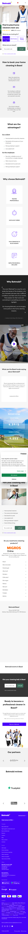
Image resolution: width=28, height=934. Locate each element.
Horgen (19, 906)
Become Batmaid (5, 831)
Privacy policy (17, 931)
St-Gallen (8, 912)
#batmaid (4, 922)
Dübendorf (15, 905)
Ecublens (20, 905)
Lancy (10, 907)
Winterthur (21, 913)
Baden (16, 902)
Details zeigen (20, 471)
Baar (13, 902)
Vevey (3, 913)
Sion (24, 911)
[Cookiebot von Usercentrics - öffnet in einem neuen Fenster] (20, 454)
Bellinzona (23, 902)
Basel (19, 902)
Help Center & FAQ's (6, 858)
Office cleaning (5, 854)
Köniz (3, 907)
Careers (3, 835)
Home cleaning (6, 38)
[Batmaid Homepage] (7, 3)
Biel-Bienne (6, 904)
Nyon (8, 910)
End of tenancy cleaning (7, 852)
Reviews (3, 833)
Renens (3, 911)
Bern (3, 904)
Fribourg (8, 906)
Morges (23, 909)
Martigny (7, 909)
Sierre (21, 911)
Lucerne (22, 907)
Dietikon (11, 905)
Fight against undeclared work (8, 828)
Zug (14, 915)
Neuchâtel (4, 910)
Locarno (18, 907)
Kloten (23, 906)
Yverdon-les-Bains (5, 915)
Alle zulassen (14, 475)
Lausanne (14, 907)
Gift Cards (4, 847)
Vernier (24, 912)
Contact (3, 841)
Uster (18, 912)
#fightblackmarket (18, 922)
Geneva (12, 906)
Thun (15, 912)
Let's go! (21, 49)
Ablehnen (14, 479)
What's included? (5, 856)
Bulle (13, 904)
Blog (3, 837)
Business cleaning (22, 39)
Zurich (16, 915)
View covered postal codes (10, 690)
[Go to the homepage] (6, 814)
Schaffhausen (13, 911)
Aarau (3, 902)
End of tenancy (14, 38)
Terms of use (23, 931)
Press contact (4, 839)
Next (24, 760)
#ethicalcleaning (10, 922)
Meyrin (11, 909)
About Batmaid (5, 826)
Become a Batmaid (14, 724)
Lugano (3, 909)
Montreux (19, 909)
